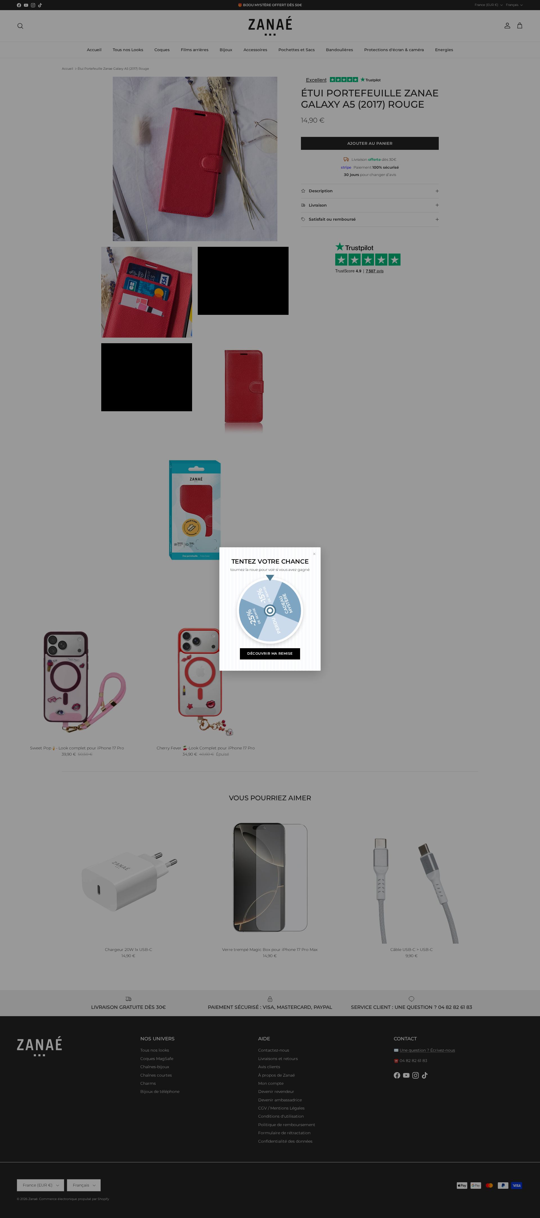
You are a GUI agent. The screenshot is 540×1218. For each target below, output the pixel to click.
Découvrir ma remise (270, 654)
